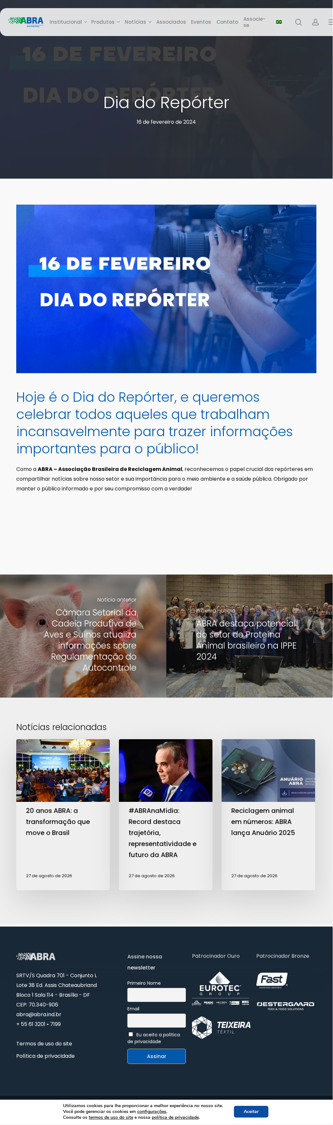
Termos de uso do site (44, 1043)
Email (133, 1008)
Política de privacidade (45, 1056)
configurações (151, 1112)
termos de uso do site (111, 1117)
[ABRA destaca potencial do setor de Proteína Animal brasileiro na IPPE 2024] (249, 636)
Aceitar (251, 1111)
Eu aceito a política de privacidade (153, 1038)
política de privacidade (175, 1117)
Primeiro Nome (144, 983)
